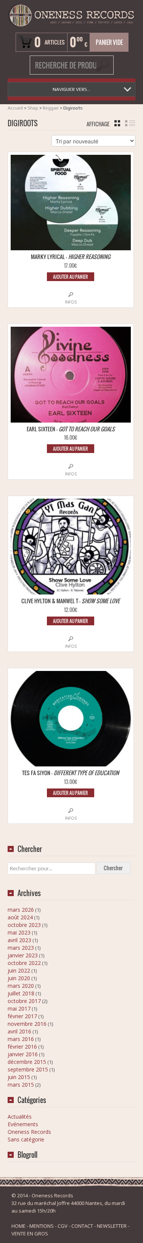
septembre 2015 (28, 1069)
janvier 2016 (23, 1054)
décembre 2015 (27, 1061)
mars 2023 (21, 947)
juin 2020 (19, 978)
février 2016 (22, 1046)
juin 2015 (19, 1077)
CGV (62, 1225)
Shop (32, 108)
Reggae (51, 108)
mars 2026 (21, 909)
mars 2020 (21, 985)
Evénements (23, 1124)
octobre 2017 (24, 1001)
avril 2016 (19, 1031)
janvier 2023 (23, 955)
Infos (71, 302)
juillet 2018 (21, 993)
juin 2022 (19, 970)
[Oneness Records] (71, 15)
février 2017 (22, 1016)
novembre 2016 (27, 1023)
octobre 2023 (24, 924)
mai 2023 (19, 932)
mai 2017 (19, 1008)
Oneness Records (29, 1131)
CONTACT (82, 1225)
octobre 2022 (24, 962)
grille (117, 123)
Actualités (20, 1116)
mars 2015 (21, 1084)
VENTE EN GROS (29, 1233)
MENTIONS (41, 1225)
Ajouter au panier (70, 276)
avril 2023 (19, 940)
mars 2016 (21, 1039)
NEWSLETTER (112, 1225)
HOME (18, 1225)
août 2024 (20, 917)
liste (130, 123)
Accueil (15, 108)
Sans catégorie (26, 1139)
